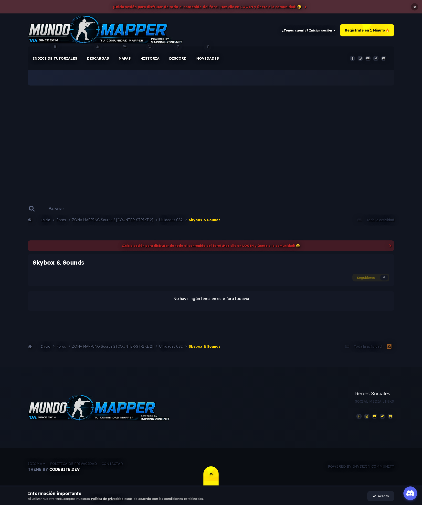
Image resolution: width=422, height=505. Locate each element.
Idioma (35, 464)
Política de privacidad (73, 464)
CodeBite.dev (64, 469)
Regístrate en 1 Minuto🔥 (367, 30)
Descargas (98, 58)
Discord (178, 58)
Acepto (382, 496)
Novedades (207, 58)
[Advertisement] (211, 137)
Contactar (112, 464)
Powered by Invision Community (361, 466)
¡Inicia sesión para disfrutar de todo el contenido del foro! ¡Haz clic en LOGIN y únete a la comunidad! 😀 (207, 7)
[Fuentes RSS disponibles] (389, 346)
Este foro (100, 208)
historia (149, 58)
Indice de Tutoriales (55, 58)
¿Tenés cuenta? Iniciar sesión (308, 30)
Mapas (125, 58)
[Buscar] (32, 208)
